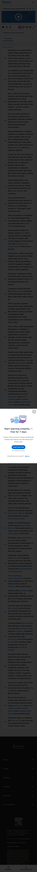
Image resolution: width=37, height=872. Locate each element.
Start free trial (18, 447)
